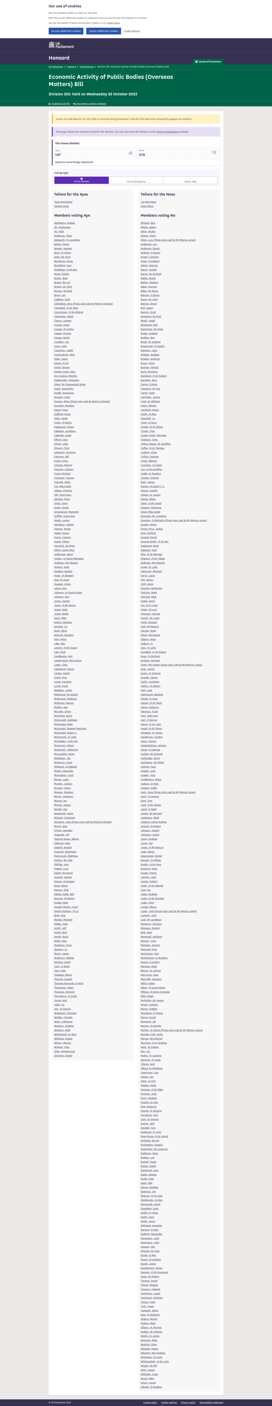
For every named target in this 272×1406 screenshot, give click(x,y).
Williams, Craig (149, 1374)
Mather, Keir (61, 707)
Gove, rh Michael (150, 656)
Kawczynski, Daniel (151, 856)
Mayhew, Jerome (150, 945)
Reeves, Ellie (61, 890)
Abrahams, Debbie (64, 223)
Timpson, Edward (150, 1289)
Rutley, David (148, 1166)
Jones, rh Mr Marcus (152, 847)
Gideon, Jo (147, 643)
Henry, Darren (148, 741)
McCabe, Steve (62, 711)
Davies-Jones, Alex (64, 371)
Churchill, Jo (148, 418)
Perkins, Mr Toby (63, 860)
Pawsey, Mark (148, 1085)
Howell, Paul (148, 775)
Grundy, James (149, 677)
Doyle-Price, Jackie (152, 528)
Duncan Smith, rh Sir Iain (154, 541)
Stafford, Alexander (151, 1234)
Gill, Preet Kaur (62, 494)
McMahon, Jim (62, 758)
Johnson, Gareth (150, 830)
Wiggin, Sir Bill (149, 1365)
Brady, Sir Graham (151, 341)
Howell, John (148, 771)
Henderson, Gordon (152, 737)
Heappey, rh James (151, 732)
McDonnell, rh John (65, 737)
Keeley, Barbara (63, 622)
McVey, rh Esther (150, 962)
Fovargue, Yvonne (64, 477)
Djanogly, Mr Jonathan (153, 516)
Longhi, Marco (149, 906)
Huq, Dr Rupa (61, 579)
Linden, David (62, 673)
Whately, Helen (149, 1348)
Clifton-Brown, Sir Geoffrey (156, 443)
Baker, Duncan (149, 286)
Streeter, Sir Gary (150, 1251)
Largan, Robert (149, 881)
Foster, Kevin (148, 601)
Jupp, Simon (148, 851)
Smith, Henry (148, 1221)
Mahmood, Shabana (65, 698)
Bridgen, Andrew (150, 354)
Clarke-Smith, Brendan (153, 435)
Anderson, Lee (149, 244)
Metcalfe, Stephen (151, 979)
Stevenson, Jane (150, 1238)
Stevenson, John (150, 1242)
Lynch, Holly (61, 686)
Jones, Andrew (149, 839)
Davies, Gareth (149, 490)
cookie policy (113, 23)
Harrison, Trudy (149, 711)
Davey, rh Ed (61, 363)
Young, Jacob (148, 1382)
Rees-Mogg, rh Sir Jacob (154, 1136)
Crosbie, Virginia (150, 477)
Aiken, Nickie (148, 231)
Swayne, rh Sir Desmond (154, 1272)
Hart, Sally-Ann (149, 715)
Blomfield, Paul (62, 265)
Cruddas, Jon (61, 341)
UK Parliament (56, 66)
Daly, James (148, 482)
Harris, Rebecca (150, 707)
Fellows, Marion (63, 465)
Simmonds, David (150, 1204)
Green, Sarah (61, 507)
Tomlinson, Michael (152, 1297)
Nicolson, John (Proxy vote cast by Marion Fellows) (83, 822)
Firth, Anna (147, 584)
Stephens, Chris (63, 945)
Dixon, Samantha (63, 388)
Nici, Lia (145, 1051)
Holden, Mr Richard (151, 754)
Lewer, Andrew (149, 894)
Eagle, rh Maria (62, 422)
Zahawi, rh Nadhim (151, 1387)
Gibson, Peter (148, 639)
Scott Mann (147, 206)
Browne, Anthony (150, 358)
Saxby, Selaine (149, 1174)
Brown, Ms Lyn (62, 282)
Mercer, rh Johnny (151, 970)
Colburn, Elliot (149, 452)
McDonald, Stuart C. (65, 732)
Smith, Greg (147, 1217)
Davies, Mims (148, 499)
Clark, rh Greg (148, 422)
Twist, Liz (59, 1004)
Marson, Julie (148, 940)
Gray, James (148, 669)
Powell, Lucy (61, 868)
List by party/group (135, 181)
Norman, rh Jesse (151, 1059)
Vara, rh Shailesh (150, 1314)
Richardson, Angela (152, 1144)
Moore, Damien (149, 1004)
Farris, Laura (148, 575)
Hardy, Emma (61, 533)
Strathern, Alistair (64, 957)
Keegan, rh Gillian (151, 860)
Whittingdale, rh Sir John (155, 1361)
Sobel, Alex (60, 940)
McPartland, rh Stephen (154, 957)
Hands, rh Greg (149, 698)
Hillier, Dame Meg (64, 550)
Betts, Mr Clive (62, 257)
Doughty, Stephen (64, 405)
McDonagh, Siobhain (65, 720)
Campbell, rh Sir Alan (66, 308)
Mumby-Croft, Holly (152, 1034)
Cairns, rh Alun (149, 384)
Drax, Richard (148, 533)
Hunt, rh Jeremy (150, 796)
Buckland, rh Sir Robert (154, 375)
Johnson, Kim (61, 596)
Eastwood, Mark (150, 545)
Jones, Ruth (61, 609)
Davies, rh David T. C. (153, 486)
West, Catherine (63, 1021)
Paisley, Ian (147, 1076)
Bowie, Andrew (149, 333)
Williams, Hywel (63, 1038)
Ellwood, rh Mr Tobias (153, 558)
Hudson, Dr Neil (150, 783)
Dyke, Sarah (61, 418)
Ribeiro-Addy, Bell (64, 894)
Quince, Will (148, 1123)
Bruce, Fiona (148, 363)
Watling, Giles (149, 1344)
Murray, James (62, 805)
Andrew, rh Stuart (150, 252)
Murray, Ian (60, 800)
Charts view (190, 181)
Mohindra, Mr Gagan (152, 1000)
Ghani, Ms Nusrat (150, 635)
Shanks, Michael (63, 919)
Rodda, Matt (61, 902)
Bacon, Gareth (149, 269)
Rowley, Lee (147, 1157)
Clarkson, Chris (149, 439)
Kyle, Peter (60, 639)
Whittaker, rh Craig (151, 1357)
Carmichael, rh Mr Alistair (68, 312)
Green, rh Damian (151, 673)
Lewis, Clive (61, 664)
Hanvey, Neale (62, 528)
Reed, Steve (61, 885)
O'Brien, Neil (148, 1064)
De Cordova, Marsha (65, 375)
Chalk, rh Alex (148, 414)
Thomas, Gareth (63, 979)
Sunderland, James (151, 1268)
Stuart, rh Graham (151, 1259)
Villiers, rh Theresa (151, 1327)
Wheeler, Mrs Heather (153, 1353)
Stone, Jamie (61, 953)
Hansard (59, 58)
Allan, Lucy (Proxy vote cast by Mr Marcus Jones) (168, 240)
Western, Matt (62, 1030)
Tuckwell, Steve (149, 1310)
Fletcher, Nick (148, 596)
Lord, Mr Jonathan (151, 919)
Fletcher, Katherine (151, 588)
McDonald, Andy (63, 724)
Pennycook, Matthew (66, 856)
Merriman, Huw (149, 974)
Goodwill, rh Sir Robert (153, 652)
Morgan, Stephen (63, 792)
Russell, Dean (148, 1161)
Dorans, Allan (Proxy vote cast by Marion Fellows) (82, 401)
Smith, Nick (60, 932)
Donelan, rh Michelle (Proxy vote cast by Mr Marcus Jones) (174, 520)
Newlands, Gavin (63, 813)
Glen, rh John (148, 647)
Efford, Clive (61, 439)
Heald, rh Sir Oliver (151, 728)
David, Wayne (62, 367)
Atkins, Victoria (149, 265)
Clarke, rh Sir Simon (152, 426)
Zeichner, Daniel (63, 1055)
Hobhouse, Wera (63, 554)
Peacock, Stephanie (65, 851)
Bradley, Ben (148, 337)
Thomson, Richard (64, 991)
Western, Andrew (64, 1025)
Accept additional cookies (66, 31)
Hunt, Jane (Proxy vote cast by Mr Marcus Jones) (168, 792)
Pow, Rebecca (148, 1106)
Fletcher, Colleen (64, 469)
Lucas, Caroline (62, 681)
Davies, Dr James (150, 494)
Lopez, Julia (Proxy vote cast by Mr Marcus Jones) (169, 911)
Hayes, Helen (61, 541)
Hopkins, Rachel (63, 571)
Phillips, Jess (61, 864)
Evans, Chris (61, 460)
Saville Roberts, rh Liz (66, 911)
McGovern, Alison (64, 745)
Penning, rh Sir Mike (152, 1089)
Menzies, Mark (149, 966)
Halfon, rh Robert (150, 686)
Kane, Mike (60, 618)
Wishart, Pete (62, 1047)
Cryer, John (60, 346)
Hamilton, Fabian (64, 524)
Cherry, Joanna (62, 320)
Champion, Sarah (63, 316)
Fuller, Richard (149, 622)
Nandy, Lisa (60, 809)
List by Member (81, 181)
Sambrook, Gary (150, 1170)
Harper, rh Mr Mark (151, 703)
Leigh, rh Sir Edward (152, 885)
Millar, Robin (148, 983)
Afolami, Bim (148, 223)
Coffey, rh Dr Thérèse (152, 448)
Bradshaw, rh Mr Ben (65, 269)
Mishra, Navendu (63, 771)
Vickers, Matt (148, 1323)
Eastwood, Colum (64, 426)
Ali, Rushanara (62, 227)
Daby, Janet (61, 358)
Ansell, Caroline (150, 257)
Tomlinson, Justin (150, 1293)
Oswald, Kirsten (63, 847)
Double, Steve (149, 524)
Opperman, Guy (150, 1072)
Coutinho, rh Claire (151, 465)
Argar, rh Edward (150, 261)
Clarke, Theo (148, 431)
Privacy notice (188, 1402)
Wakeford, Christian (65, 1013)
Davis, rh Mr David (151, 503)
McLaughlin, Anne (64, 754)
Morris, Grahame (63, 796)
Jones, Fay (147, 843)
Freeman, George (150, 613)
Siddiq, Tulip (61, 923)
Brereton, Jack (149, 350)
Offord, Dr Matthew (151, 1068)
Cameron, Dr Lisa (150, 388)
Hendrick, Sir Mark (64, 545)
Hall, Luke (146, 690)
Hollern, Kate (61, 567)
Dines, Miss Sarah (150, 511)
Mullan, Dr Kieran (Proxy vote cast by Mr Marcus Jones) (172, 1030)
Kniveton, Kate (149, 868)
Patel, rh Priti (148, 1081)
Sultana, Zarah (62, 962)
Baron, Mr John (149, 299)
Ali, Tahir (59, 231)
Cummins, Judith (63, 350)
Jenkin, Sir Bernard (151, 813)
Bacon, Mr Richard (151, 274)
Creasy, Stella (62, 337)
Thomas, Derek (149, 1280)
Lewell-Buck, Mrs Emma (67, 660)
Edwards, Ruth (149, 550)
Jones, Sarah (61, 613)
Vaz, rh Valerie (62, 1008)
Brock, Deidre (61, 274)
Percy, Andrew (149, 1098)
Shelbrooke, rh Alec (152, 1200)
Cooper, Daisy (62, 324)
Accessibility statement (211, 1402)
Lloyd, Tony (60, 677)
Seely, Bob (146, 1183)
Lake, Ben (59, 643)
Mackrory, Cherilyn (151, 923)
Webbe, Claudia (63, 1017)
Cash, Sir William (150, 401)
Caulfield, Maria (150, 409)
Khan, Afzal (60, 630)
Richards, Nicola (150, 1140)
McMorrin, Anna (63, 762)
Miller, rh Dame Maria (153, 987)
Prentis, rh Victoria (151, 1110)
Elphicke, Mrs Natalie (153, 562)
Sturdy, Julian (148, 1263)
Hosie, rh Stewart (64, 575)
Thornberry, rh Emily (65, 996)
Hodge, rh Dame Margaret (69, 558)
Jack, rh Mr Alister (151, 805)
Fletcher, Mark (149, 592)
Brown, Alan (61, 278)
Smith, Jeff (60, 928)
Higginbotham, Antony (153, 745)
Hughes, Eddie (149, 788)
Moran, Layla (61, 779)
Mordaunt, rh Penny (152, 1013)
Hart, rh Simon (149, 720)
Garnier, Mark (148, 630)
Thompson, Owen (64, 987)
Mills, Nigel (147, 996)
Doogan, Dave (62, 397)
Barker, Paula (61, 244)
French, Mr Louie (150, 618)
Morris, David (148, 1017)
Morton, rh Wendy (151, 1025)
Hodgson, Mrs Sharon (66, 562)
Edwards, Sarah (62, 435)
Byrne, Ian (59, 295)
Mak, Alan (146, 932)
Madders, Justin (63, 690)
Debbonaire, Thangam (66, 380)
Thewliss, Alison (63, 974)
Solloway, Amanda (151, 1225)
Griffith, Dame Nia (64, 516)
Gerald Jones (61, 206)
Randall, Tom (148, 1127)
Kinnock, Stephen (64, 635)
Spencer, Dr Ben (150, 1229)
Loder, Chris (147, 902)
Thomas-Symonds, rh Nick (68, 983)
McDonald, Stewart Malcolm (70, 728)
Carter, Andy (148, 392)
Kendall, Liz (60, 626)
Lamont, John (148, 877)
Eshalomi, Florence (65, 452)
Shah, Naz (59, 915)
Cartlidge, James (150, 397)
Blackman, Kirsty (63, 261)
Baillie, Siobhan (149, 282)
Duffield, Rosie (62, 414)
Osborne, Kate (62, 843)
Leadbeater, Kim (63, 656)
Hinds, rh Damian (150, 749)
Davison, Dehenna (151, 507)
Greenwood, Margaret (66, 511)
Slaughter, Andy (150, 1208)
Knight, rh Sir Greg (151, 864)
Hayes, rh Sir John (151, 724)
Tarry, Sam (60, 970)
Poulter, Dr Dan (149, 1102)
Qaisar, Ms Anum (63, 873)
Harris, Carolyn (62, 537)
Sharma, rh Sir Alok (151, 1195)
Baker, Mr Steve (149, 291)
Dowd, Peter (61, 409)
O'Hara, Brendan (63, 830)
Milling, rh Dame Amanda (155, 991)
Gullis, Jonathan (150, 681)
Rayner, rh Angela (64, 881)
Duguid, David (149, 537)
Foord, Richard (62, 473)
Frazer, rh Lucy (149, 609)
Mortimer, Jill (148, 1021)
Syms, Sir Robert (150, 1276)
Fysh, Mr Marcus (150, 626)
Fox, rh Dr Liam (149, 605)
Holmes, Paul (148, 766)
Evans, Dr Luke (149, 567)
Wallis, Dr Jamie (150, 1336)
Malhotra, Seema (64, 703)
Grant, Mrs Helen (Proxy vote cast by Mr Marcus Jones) (171, 664)
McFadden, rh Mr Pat (66, 741)
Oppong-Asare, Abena (66, 839)
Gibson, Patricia (63, 490)
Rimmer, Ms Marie (64, 898)
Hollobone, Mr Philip (152, 762)
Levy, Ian (146, 890)
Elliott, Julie (61, 443)
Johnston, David (150, 834)
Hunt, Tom (146, 800)
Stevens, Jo (60, 949)
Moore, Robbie (149, 1008)
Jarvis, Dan (60, 588)
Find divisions (87, 66)
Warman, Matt (149, 1340)
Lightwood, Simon (64, 669)
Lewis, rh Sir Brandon (152, 898)
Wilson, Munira (62, 1042)
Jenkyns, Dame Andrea (154, 822)
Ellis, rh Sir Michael (151, 554)
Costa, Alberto (149, 460)
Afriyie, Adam (148, 227)
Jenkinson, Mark (150, 817)
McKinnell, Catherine (66, 749)
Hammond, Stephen (152, 694)
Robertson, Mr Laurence (154, 1149)
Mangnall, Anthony (151, 936)
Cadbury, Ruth (62, 299)
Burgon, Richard (63, 291)
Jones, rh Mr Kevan (65, 605)
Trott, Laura (147, 1306)
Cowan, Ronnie (62, 333)
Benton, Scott (148, 312)
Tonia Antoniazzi (63, 201)
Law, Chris (60, 652)
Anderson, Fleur (63, 235)
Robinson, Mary (149, 1153)
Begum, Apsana (63, 248)
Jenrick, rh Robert (151, 826)
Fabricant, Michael (151, 571)
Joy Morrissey (148, 201)
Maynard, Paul (149, 949)
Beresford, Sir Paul (151, 316)
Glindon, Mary (62, 499)
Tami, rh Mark (62, 966)
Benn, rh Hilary (62, 252)
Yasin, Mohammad (64, 1051)
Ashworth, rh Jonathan (67, 240)
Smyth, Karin (61, 936)
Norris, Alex (60, 826)
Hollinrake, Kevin (150, 758)
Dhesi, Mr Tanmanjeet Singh (70, 384)
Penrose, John (149, 1093)
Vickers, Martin (149, 1319)
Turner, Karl (60, 1000)
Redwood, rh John (151, 1132)
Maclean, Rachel (150, 928)
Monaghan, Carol (64, 775)
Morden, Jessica (63, 783)
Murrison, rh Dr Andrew (154, 1042)
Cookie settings (132, 31)
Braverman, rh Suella (152, 346)
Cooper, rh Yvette (64, 329)
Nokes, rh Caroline (151, 1055)
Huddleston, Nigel (151, 779)
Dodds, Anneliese (64, 392)
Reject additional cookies (103, 31)
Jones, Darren (62, 601)
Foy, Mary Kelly (62, 486)
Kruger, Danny (149, 873)
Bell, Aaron (147, 308)
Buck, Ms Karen (149, 371)
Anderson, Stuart (150, 248)
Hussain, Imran (62, 584)
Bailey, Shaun (148, 278)
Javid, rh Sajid (148, 809)
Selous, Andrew (149, 1187)
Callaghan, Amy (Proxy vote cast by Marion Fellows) (83, 303)
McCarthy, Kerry (63, 715)
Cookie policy (150, 1402)
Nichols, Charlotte (64, 817)
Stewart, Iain (148, 1246)
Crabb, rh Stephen (151, 473)
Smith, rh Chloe (149, 1212)
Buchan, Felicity (150, 367)
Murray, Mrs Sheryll (151, 1038)
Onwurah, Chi (61, 834)
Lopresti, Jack (148, 915)
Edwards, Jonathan (65, 431)
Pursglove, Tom (149, 1115)
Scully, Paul (147, 1178)
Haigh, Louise (61, 520)
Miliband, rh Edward (65, 766)
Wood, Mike (147, 1378)
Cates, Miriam (148, 405)
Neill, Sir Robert (150, 1047)
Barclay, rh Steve (150, 295)
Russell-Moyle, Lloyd (66, 906)
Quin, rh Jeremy (150, 1119)
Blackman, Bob (149, 324)
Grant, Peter (61, 503)
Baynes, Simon (149, 303)
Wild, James (148, 1370)
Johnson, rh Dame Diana (68, 592)
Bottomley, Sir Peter (152, 329)
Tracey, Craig (148, 1302)
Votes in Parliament (168, 131)
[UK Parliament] (61, 44)
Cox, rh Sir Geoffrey (151, 469)
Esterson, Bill (61, 456)
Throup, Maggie (149, 1285)
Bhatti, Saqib (148, 320)
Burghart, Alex (149, 380)
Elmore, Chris (61, 448)
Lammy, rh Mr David (65, 647)
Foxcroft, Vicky (62, 482)
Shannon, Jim (148, 1191)
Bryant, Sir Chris (63, 286)
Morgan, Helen (62, 788)
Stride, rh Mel (148, 1255)
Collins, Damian (150, 456)
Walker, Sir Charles (151, 1331)
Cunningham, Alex (64, 354)
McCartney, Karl (150, 953)
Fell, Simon (147, 579)
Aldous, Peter (148, 235)
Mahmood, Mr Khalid (66, 694)
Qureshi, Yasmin (63, 877)
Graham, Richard (150, 660)
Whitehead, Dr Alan (65, 1034)
